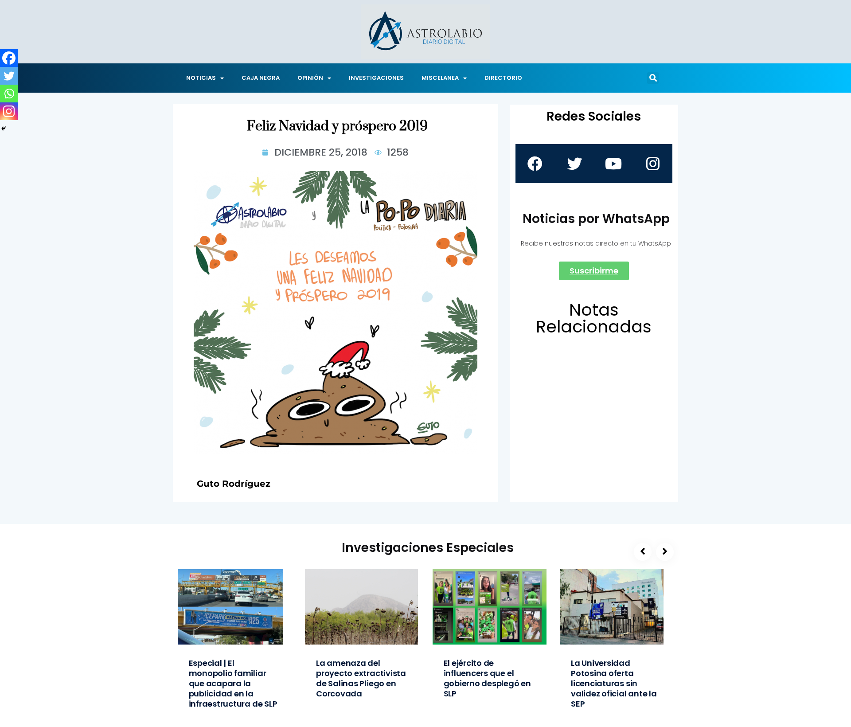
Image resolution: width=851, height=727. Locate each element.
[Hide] (3, 128)
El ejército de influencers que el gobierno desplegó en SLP (487, 678)
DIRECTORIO (503, 78)
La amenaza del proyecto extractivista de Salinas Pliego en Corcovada (361, 678)
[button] (653, 78)
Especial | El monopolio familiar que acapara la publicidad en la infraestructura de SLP (233, 683)
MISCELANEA (440, 78)
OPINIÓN (310, 78)
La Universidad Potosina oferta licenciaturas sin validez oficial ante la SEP (614, 683)
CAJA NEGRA (261, 78)
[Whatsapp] (9, 93)
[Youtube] (613, 163)
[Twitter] (9, 76)
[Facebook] (9, 58)
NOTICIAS (201, 78)
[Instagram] (9, 111)
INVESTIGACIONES (376, 78)
